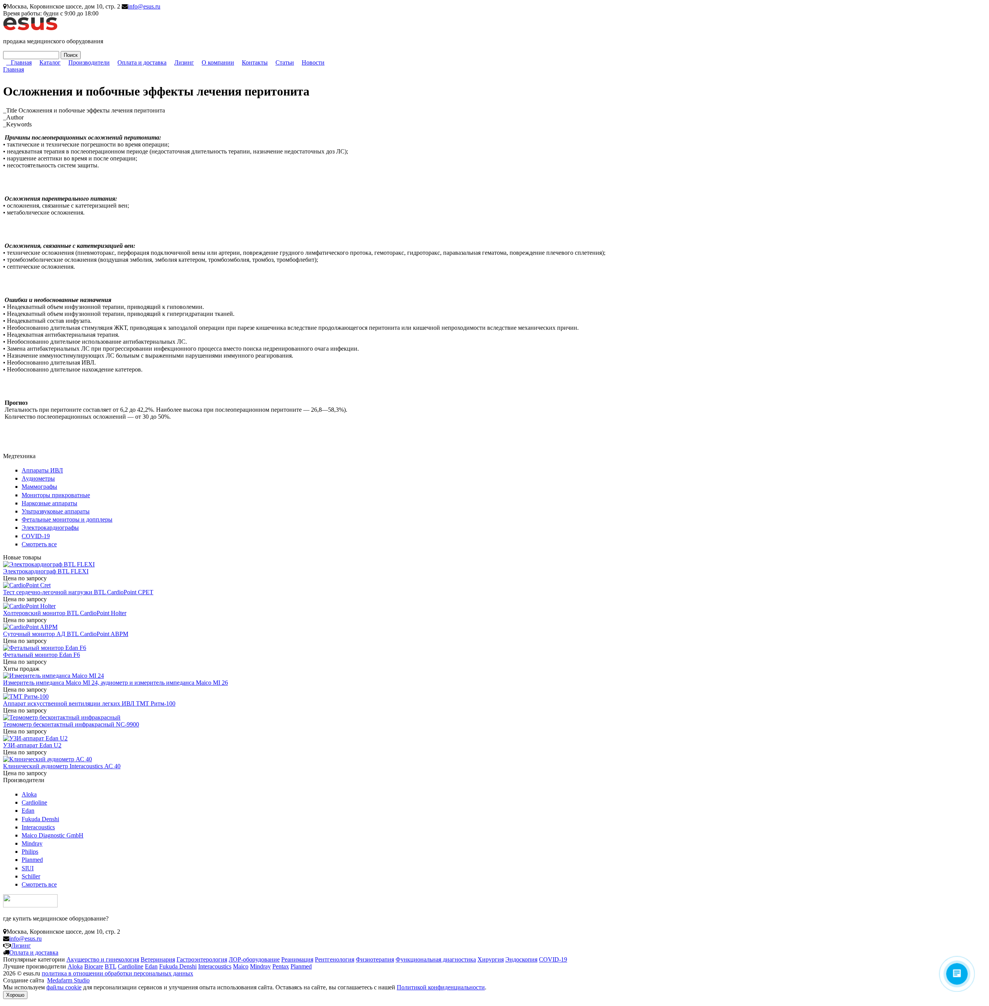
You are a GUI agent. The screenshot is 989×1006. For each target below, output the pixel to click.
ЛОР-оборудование (254, 959)
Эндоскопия (521, 959)
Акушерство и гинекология (102, 959)
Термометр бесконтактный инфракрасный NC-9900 (71, 724)
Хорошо (15, 995)
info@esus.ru (144, 6)
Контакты (255, 62)
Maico (240, 966)
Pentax (280, 966)
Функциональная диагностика (436, 959)
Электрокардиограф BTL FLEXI (45, 571)
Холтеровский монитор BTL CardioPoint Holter (64, 613)
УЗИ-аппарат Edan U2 (32, 745)
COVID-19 (36, 536)
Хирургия (491, 959)
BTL (110, 966)
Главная (21, 62)
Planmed (32, 859)
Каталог (50, 62)
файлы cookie (64, 987)
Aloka (29, 794)
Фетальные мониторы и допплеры (67, 519)
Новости (313, 62)
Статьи (284, 62)
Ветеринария (158, 959)
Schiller (31, 876)
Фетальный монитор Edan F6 (41, 654)
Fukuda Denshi (40, 819)
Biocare (93, 966)
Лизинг (184, 62)
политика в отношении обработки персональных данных (117, 973)
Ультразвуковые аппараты (56, 511)
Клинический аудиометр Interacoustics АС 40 (62, 766)
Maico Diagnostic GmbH (52, 835)
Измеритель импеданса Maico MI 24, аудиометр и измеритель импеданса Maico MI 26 (115, 682)
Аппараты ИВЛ (42, 470)
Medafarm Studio (68, 980)
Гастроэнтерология (202, 959)
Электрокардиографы (50, 527)
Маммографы (39, 486)
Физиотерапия (375, 959)
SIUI (28, 868)
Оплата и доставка (142, 62)
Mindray (32, 843)
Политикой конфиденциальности (441, 987)
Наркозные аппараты (49, 503)
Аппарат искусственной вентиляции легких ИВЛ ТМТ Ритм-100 (89, 703)
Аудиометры (38, 478)
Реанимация (297, 959)
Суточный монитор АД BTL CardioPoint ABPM (65, 634)
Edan (28, 810)
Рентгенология (334, 959)
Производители (89, 62)
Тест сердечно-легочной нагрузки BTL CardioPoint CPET (78, 592)
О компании (218, 62)
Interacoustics (38, 827)
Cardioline (34, 802)
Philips (30, 851)
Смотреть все (39, 544)
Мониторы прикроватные (56, 495)
